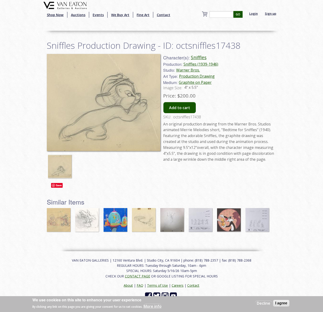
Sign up (270, 13)
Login (253, 13)
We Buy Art (120, 15)
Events (98, 15)
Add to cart (179, 107)
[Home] (65, 5)
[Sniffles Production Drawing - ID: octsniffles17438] (61, 164)
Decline (263, 303)
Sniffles (198, 57)
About (128, 285)
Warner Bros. (188, 70)
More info (153, 306)
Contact (163, 15)
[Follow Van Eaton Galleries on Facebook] (149, 295)
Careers (177, 285)
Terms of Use (157, 285)
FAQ (140, 285)
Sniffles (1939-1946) (200, 64)
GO (238, 14)
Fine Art (143, 15)
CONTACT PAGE (137, 276)
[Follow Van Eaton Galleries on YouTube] (174, 295)
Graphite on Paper (195, 82)
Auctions (78, 15)
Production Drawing (197, 76)
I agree (281, 303)
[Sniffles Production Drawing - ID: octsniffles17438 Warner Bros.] (103, 102)
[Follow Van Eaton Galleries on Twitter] (157, 295)
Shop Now (55, 15)
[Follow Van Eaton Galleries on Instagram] (166, 295)
